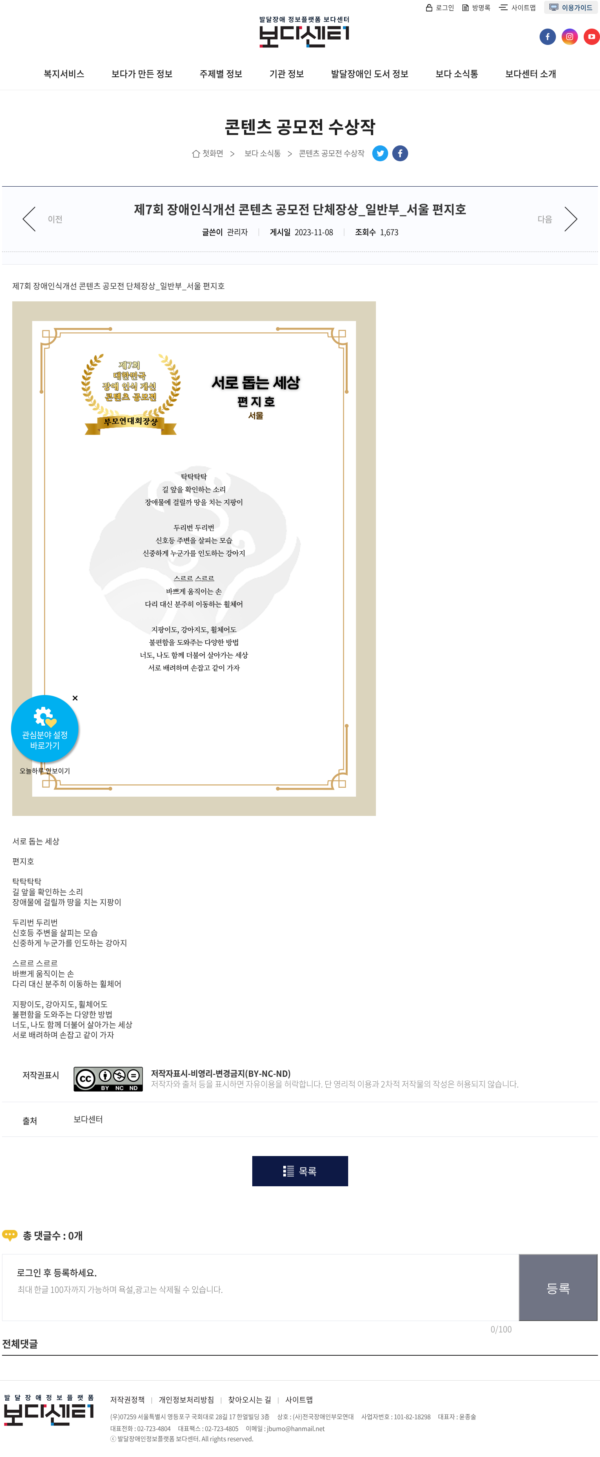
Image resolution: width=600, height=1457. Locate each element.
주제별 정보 (221, 73)
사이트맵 (523, 7)
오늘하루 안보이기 (45, 770)
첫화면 (212, 153)
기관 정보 (286, 73)
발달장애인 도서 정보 (370, 73)
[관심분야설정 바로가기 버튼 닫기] (75, 698)
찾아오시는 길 (249, 1399)
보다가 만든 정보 (142, 73)
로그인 (445, 7)
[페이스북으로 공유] (400, 153)
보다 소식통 (457, 73)
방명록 (481, 7)
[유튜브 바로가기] (592, 33)
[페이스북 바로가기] (549, 33)
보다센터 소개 (530, 73)
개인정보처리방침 (186, 1399)
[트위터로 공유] (380, 153)
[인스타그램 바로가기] (571, 33)
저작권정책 (127, 1399)
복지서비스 (64, 73)
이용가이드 (577, 7)
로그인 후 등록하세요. (57, 1272)
